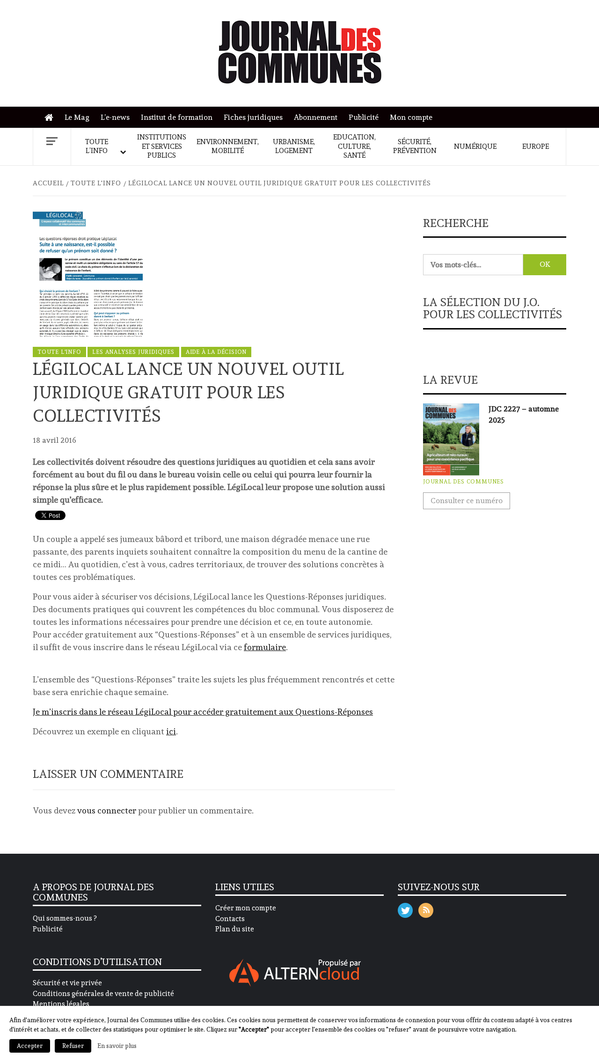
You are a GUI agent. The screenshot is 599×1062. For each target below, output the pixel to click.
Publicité (364, 117)
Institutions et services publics (161, 146)
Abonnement (315, 117)
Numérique (475, 146)
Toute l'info (59, 352)
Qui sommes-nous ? (64, 918)
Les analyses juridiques (133, 352)
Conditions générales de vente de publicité (103, 993)
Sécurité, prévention (415, 146)
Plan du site (234, 929)
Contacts (230, 919)
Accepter (30, 1045)
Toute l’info (96, 146)
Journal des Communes (463, 481)
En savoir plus (117, 1045)
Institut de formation (176, 117)
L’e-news (115, 117)
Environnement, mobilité (228, 146)
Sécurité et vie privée (67, 983)
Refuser (73, 1045)
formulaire (265, 647)
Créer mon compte (245, 908)
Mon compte (411, 117)
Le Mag (77, 117)
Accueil (51, 118)
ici (171, 731)
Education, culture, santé (354, 146)
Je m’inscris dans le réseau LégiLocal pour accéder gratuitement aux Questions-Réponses (203, 712)
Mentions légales (61, 1004)
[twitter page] (405, 908)
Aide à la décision (216, 352)
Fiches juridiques (253, 117)
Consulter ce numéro (467, 500)
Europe (535, 146)
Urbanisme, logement (294, 146)
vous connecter (106, 810)
